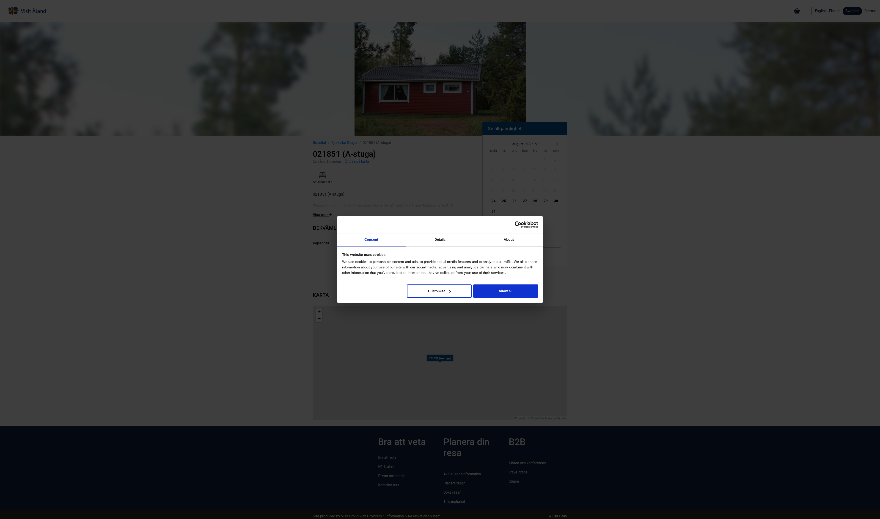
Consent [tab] (371, 239)
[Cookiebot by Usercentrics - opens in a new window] (518, 224)
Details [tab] (440, 239)
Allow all (505, 291)
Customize (436, 291)
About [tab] (509, 239)
